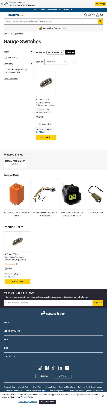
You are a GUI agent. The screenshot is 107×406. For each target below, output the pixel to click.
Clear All (70, 52)
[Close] (103, 396)
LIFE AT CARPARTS (12, 331)
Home (6, 34)
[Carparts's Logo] (16, 15)
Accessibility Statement (13, 391)
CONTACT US (9, 357)
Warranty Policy (23, 387)
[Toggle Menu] (5, 15)
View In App (100, 4)
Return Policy (37, 387)
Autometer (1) (12, 57)
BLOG (6, 348)
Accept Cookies (47, 402)
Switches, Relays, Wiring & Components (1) (17, 70)
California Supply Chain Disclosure (90, 387)
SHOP (6, 322)
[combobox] (56, 62)
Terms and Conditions (67, 387)
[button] (53, 4)
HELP (6, 340)
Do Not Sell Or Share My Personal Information (86, 391)
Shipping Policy (9, 387)
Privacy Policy (51, 387)
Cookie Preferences (33, 391)
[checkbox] (5, 58)
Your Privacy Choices (57, 391)
